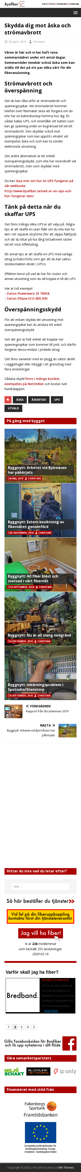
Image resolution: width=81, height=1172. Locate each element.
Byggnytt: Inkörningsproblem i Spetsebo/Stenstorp (35, 687)
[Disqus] (40, 805)
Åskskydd (39, 400)
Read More (51, 1011)
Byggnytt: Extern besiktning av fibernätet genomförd (36, 524)
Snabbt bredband (55, 980)
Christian (39, 42)
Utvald (13, 408)
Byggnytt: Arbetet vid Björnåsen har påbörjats (37, 470)
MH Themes (66, 1168)
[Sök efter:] (40, 886)
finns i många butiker (42, 378)
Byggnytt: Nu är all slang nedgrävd (39, 635)
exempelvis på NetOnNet (24, 384)
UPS (57, 400)
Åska (19, 400)
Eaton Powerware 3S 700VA (28, 293)
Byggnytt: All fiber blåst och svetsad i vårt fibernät (33, 578)
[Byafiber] (40, 5)
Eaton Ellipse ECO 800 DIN (27, 298)
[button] (75, 12)
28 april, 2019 (17, 42)
